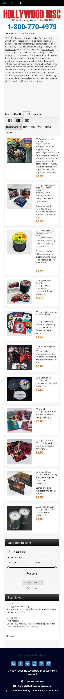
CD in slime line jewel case (45, 347)
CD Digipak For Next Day (18, 606)
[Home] (32, 14)
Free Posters (13, 620)
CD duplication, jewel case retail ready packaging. (45, 187)
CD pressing (48, 49)
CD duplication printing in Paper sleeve (46, 313)
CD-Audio (21, 63)
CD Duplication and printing (45, 140)
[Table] (27, 120)
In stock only (20, 551)
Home (9, 33)
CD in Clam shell (43, 377)
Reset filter (32, 588)
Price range (16, 557)
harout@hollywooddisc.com (34, 685)
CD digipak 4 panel (44, 440)
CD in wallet (41, 409)
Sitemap (22, 655)
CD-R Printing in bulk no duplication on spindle (45, 233)
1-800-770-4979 (32, 26)
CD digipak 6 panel (44, 471)
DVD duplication (41, 46)
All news (10, 636)
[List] (18, 120)
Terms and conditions (36, 655)
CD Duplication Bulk (45, 506)
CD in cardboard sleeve (43, 281)
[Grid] (10, 120)
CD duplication (26, 46)
